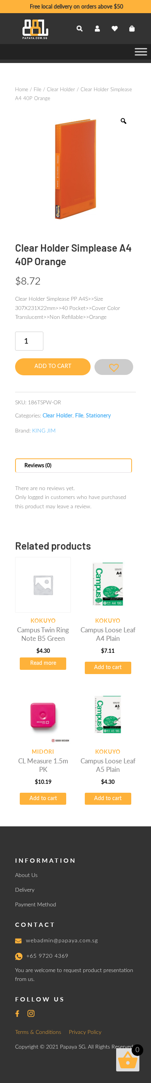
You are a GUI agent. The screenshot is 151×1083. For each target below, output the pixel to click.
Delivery (24, 890)
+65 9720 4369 (47, 956)
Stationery (98, 416)
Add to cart (52, 366)
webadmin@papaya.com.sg (62, 940)
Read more (43, 663)
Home (21, 89)
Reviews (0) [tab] (37, 465)
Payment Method (35, 905)
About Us (26, 875)
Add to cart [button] (108, 667)
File (37, 89)
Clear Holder (61, 89)
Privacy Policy (85, 1032)
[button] (113, 367)
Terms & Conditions (38, 1032)
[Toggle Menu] (141, 51)
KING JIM (44, 431)
